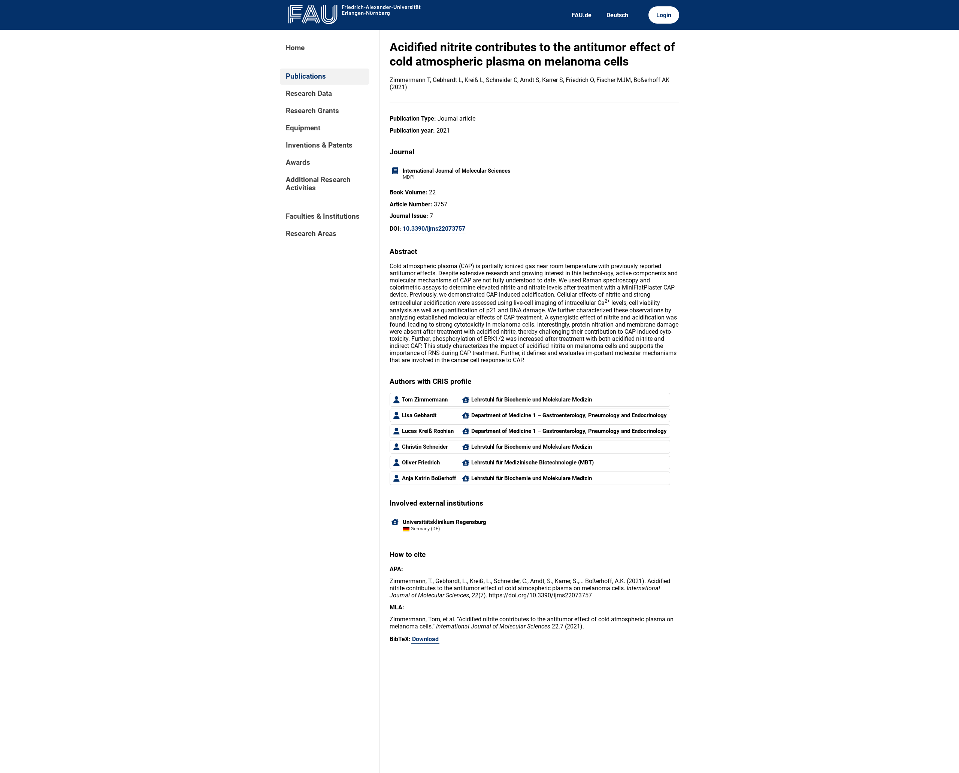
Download (425, 639)
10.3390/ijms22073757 (434, 228)
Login (663, 15)
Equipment (303, 128)
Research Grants (312, 111)
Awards (298, 162)
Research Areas (311, 234)
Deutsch (617, 15)
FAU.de (582, 15)
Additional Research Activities (318, 184)
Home (295, 48)
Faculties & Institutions (323, 216)
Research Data (309, 94)
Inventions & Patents (319, 145)
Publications (306, 76)
